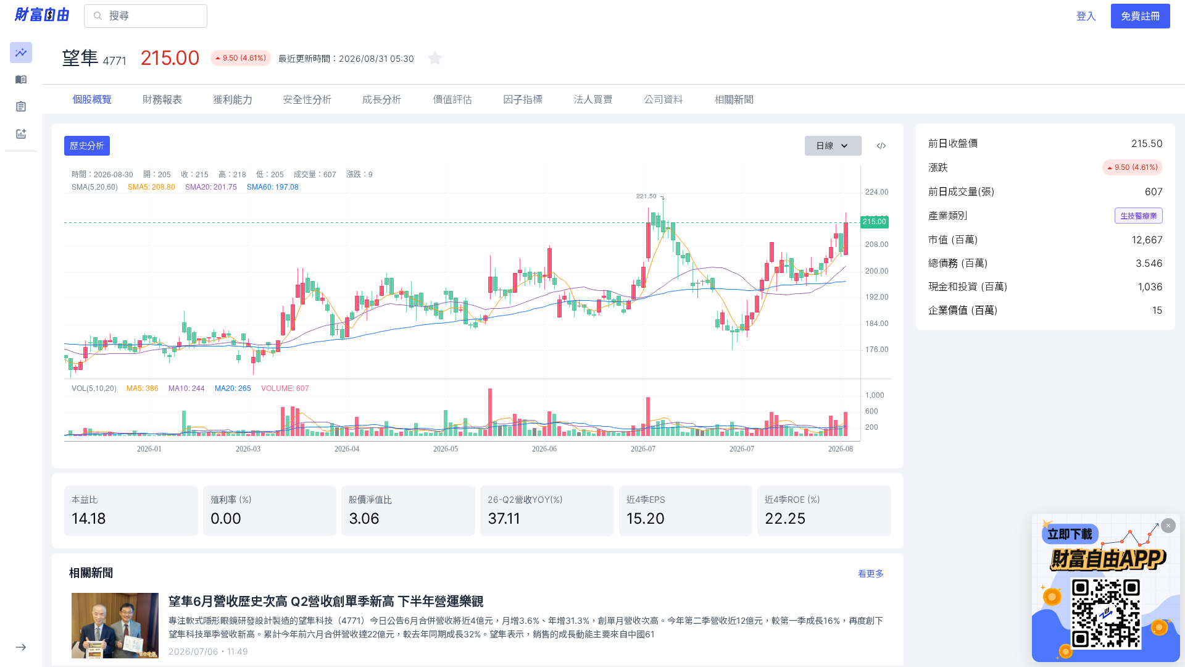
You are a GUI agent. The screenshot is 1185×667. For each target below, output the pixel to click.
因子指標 (523, 99)
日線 (824, 145)
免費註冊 (1140, 16)
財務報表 (162, 99)
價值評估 (452, 99)
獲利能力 (232, 99)
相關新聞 (734, 99)
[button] (21, 52)
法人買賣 (593, 99)
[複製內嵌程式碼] (881, 146)
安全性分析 (307, 99)
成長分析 (382, 99)
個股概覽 (92, 99)
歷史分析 (87, 145)
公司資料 (663, 99)
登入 (1086, 16)
